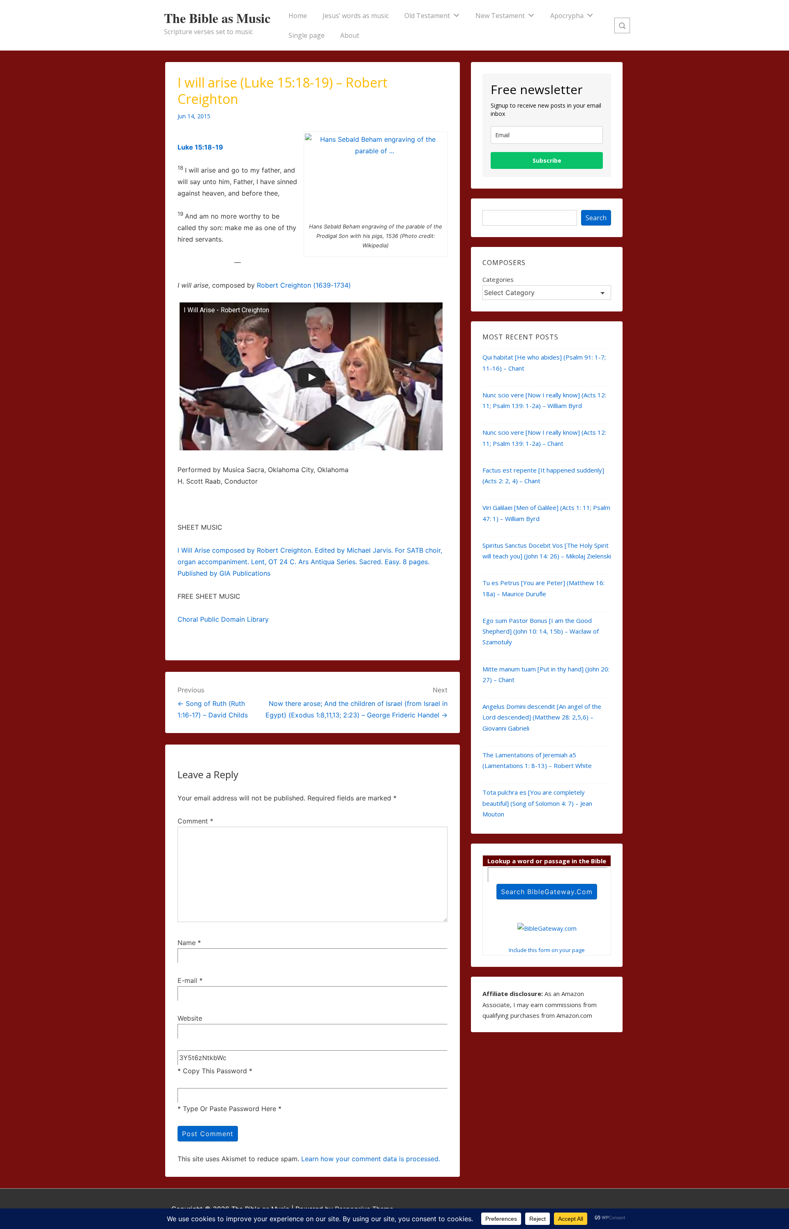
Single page (306, 35)
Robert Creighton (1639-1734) (304, 285)
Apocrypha (567, 15)
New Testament (500, 15)
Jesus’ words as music (356, 15)
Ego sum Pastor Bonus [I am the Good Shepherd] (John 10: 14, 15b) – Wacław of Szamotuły (540, 631)
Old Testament (427, 15)
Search (596, 217)
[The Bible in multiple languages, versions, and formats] (547, 928)
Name (187, 942)
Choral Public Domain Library (223, 619)
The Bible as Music (217, 18)
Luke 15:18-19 (200, 147)
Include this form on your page (547, 950)
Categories (498, 279)
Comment (195, 821)
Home (297, 15)
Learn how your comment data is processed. (370, 1159)
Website (190, 1018)
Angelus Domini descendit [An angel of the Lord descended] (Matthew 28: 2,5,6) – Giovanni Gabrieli (541, 717)
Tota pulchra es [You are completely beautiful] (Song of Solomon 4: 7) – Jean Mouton (537, 803)
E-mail (187, 980)
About (349, 35)
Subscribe (547, 160)
